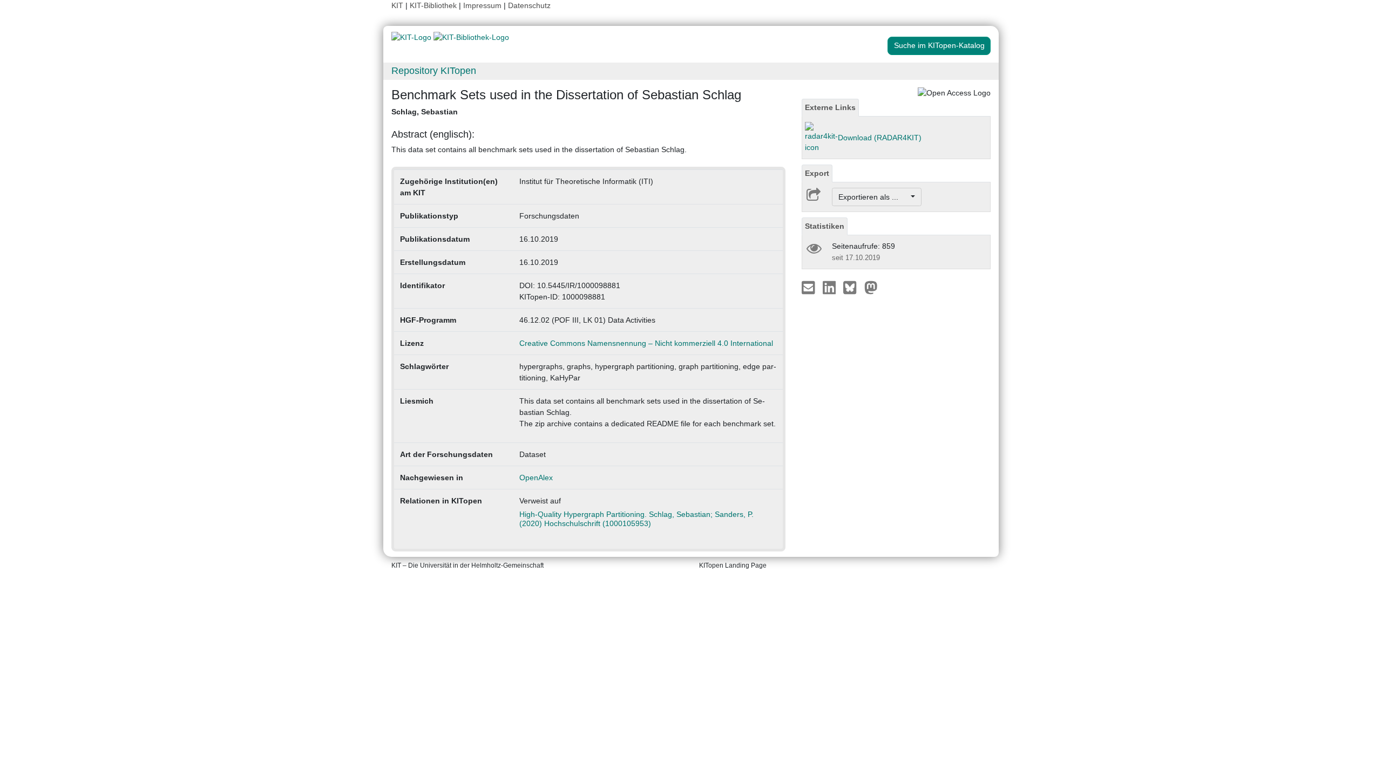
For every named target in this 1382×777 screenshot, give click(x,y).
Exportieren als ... (873, 197)
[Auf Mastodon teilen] (871, 287)
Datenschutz (529, 5)
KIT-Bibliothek (434, 5)
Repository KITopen (433, 70)
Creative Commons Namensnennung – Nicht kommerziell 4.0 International (646, 343)
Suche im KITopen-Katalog (939, 45)
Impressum (482, 5)
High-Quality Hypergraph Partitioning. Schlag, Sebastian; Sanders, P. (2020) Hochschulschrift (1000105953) (636, 519)
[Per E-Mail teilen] (809, 287)
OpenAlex (536, 477)
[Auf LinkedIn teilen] (830, 287)
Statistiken (824, 226)
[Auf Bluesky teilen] (852, 287)
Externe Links (830, 107)
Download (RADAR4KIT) (880, 137)
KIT (397, 5)
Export (817, 173)
